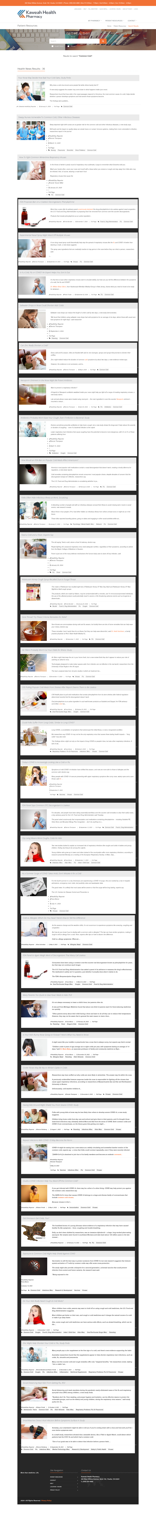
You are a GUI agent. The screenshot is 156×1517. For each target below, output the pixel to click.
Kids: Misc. (68, 863)
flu (114, 242)
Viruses (75, 262)
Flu (52, 195)
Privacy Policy (55, 1490)
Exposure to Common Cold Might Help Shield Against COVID (49, 1253)
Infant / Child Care (83, 863)
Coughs (63, 453)
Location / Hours (115, 9)
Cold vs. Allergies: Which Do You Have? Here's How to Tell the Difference (54, 918)
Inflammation (64, 1372)
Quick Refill (104, 9)
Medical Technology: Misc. (61, 1449)
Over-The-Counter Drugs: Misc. (61, 712)
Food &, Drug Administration (109, 221)
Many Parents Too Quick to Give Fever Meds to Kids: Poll (47, 995)
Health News (59, 46)
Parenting (54, 338)
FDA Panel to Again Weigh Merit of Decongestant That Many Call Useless (54, 955)
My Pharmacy (94, 20)
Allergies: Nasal (75, 944)
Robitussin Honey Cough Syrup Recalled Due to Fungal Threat (49, 579)
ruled (60, 704)
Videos (72, 46)
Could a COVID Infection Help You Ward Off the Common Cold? (50, 1181)
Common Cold (67, 106)
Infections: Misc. (85, 751)
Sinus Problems (80, 150)
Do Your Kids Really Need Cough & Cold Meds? (43, 1301)
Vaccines (62, 794)
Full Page (57, 106)
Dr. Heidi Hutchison (117, 631)
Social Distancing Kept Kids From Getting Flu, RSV (44, 1383)
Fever (58, 572)
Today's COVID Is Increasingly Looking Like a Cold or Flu (46, 762)
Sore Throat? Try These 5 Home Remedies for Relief (44, 617)
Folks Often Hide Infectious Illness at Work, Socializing (44, 497)
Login (136, 9)
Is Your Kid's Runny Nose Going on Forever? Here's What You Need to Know (55, 1034)
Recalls (54, 606)
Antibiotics (108, 407)
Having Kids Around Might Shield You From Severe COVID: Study (50, 1105)
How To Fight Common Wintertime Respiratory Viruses (42, 157)
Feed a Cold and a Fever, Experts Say (37, 535)
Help (84, 9)
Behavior (99, 524)
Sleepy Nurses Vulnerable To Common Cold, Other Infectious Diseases (49, 117)
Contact (131, 20)
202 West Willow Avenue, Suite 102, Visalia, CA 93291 (44, 3)
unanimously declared (85, 209)
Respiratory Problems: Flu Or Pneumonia (65, 751)
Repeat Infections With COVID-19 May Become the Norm (47, 1140)
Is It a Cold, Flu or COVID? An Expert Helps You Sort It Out (45, 272)
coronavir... (118, 1154)
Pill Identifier (93, 9)
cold (86, 359)
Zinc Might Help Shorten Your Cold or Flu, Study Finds (46, 1343)
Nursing (53, 150)
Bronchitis (70, 150)
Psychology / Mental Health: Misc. (83, 524)
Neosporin (120, 399)
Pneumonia (61, 150)
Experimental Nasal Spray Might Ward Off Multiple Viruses (45, 235)
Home (109, 26)
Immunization (74, 1207)
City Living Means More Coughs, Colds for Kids (42, 838)
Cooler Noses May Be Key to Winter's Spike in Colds (45, 1067)
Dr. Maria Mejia (65, 1049)
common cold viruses (65, 1197)
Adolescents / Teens (30, 1410)
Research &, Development (63, 1290)
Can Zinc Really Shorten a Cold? (34, 345)
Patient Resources (113, 20)
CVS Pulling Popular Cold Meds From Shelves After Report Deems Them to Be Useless (59, 687)
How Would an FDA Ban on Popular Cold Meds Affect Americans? (49, 460)
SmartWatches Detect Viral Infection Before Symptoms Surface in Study (54, 1420)
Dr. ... (61, 779)
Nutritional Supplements (78, 1372)
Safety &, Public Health (98, 1449)
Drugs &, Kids (71, 1024)
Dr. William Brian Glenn (58, 287)
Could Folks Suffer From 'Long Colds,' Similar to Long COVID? (48, 722)
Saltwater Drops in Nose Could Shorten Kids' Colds (42, 305)
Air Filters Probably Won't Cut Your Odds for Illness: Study (47, 650)
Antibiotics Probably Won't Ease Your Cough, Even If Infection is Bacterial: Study (54, 417)
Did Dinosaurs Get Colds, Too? (36, 1218)
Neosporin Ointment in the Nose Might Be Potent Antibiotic (46, 380)
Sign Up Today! (127, 9)
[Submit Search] (103, 41)
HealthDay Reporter (56, 136)
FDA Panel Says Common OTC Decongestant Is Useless (46, 805)
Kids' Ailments (78, 1057)
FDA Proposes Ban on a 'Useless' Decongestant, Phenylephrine (47, 202)
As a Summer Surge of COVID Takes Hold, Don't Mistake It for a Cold (51, 873)
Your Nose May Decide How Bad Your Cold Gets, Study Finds (44, 77)
